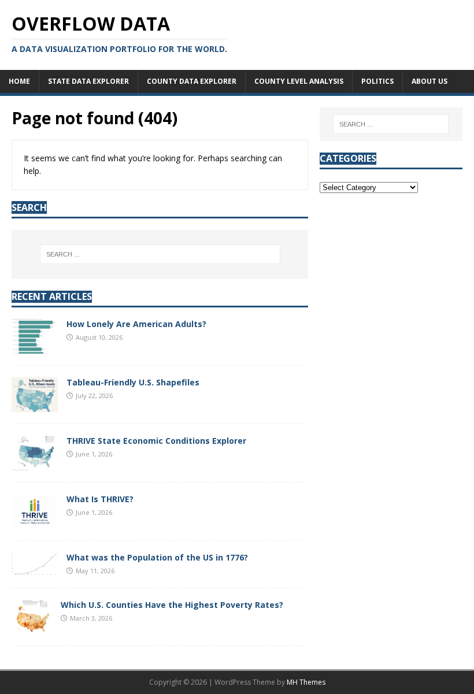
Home (19, 81)
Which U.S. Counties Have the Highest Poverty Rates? (172, 604)
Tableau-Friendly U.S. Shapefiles (132, 382)
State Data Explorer (88, 81)
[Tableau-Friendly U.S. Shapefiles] (35, 405)
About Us (429, 81)
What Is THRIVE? (100, 498)
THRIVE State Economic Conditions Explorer (156, 440)
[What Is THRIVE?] (35, 522)
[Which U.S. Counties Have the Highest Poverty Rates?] (32, 627)
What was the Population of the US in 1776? (157, 557)
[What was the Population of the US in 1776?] (35, 568)
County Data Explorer (191, 81)
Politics (377, 81)
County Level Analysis (298, 81)
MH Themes (306, 682)
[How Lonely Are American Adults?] (35, 346)
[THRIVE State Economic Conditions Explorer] (35, 463)
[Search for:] (160, 254)
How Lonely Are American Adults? (136, 323)
